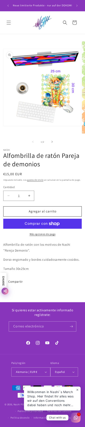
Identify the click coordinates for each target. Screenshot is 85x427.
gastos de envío (35, 179)
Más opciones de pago (43, 234)
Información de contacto (48, 417)
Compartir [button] (15, 282)
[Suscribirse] (71, 326)
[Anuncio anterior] (8, 5)
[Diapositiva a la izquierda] (33, 142)
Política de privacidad (30, 411)
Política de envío (20, 417)
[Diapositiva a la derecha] (52, 142)
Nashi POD (20, 404)
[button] (9, 22)
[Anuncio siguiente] (77, 5)
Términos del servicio (59, 411)
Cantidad (9, 187)
